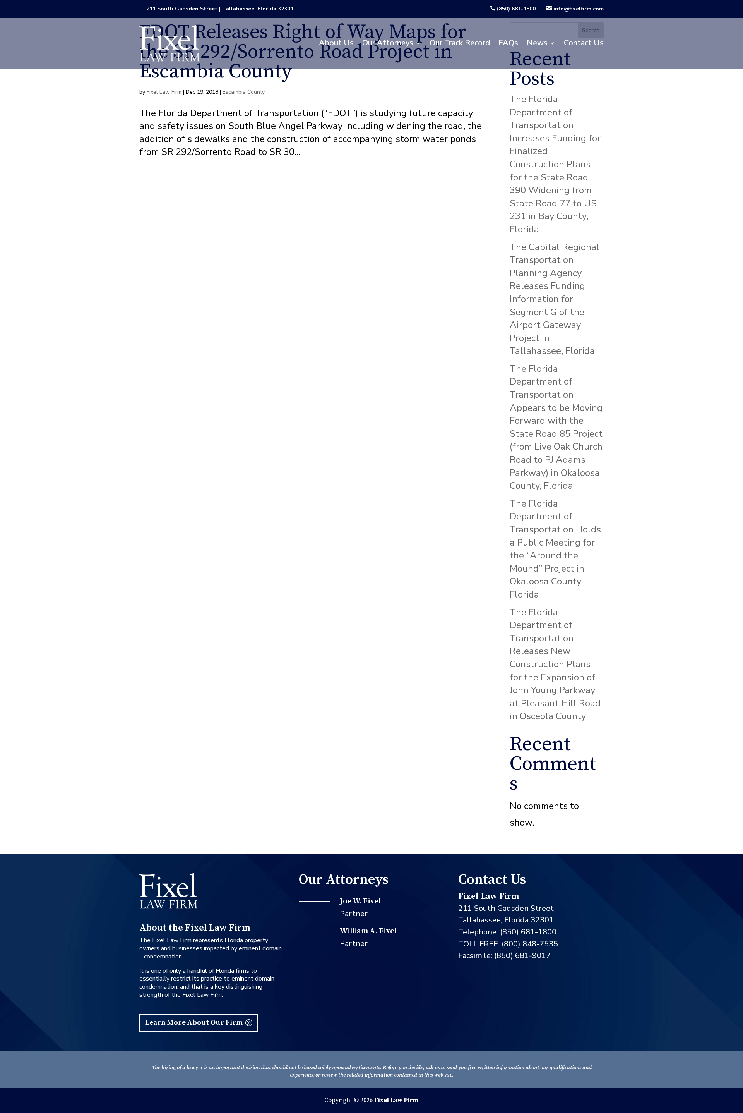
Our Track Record (460, 43)
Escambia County (244, 92)
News (537, 43)
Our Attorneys (387, 43)
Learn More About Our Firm (194, 1022)
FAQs (508, 43)
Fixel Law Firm (164, 92)
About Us (336, 43)
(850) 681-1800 (516, 8)
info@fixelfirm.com (578, 8)
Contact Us (584, 43)
